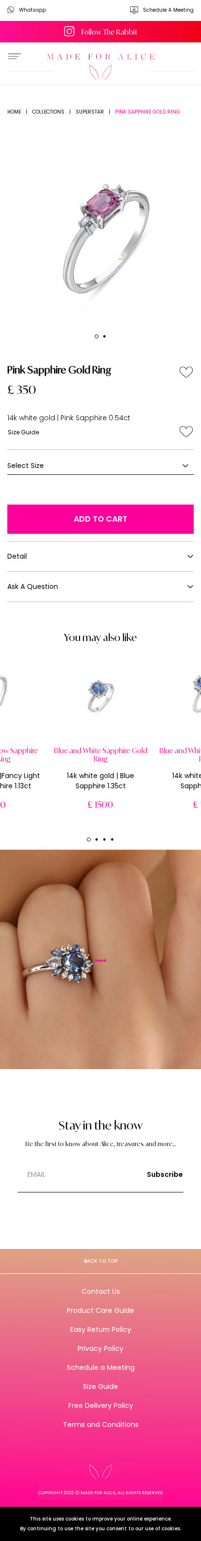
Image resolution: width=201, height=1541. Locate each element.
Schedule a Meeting (101, 1367)
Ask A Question (32, 586)
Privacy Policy (100, 1348)
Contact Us (100, 1291)
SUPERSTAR (90, 112)
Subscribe (165, 1174)
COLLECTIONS (48, 112)
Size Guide (23, 432)
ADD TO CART (100, 519)
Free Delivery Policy (100, 1405)
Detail (17, 556)
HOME (14, 112)
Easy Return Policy (100, 1329)
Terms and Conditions (101, 1424)
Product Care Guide (100, 1310)
